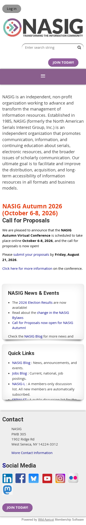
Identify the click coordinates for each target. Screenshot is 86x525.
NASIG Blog (33, 336)
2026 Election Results (36, 302)
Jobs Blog (19, 373)
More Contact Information (32, 452)
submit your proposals (31, 254)
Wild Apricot (46, 519)
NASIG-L (18, 383)
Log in (12, 8)
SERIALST (19, 399)
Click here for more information (27, 268)
